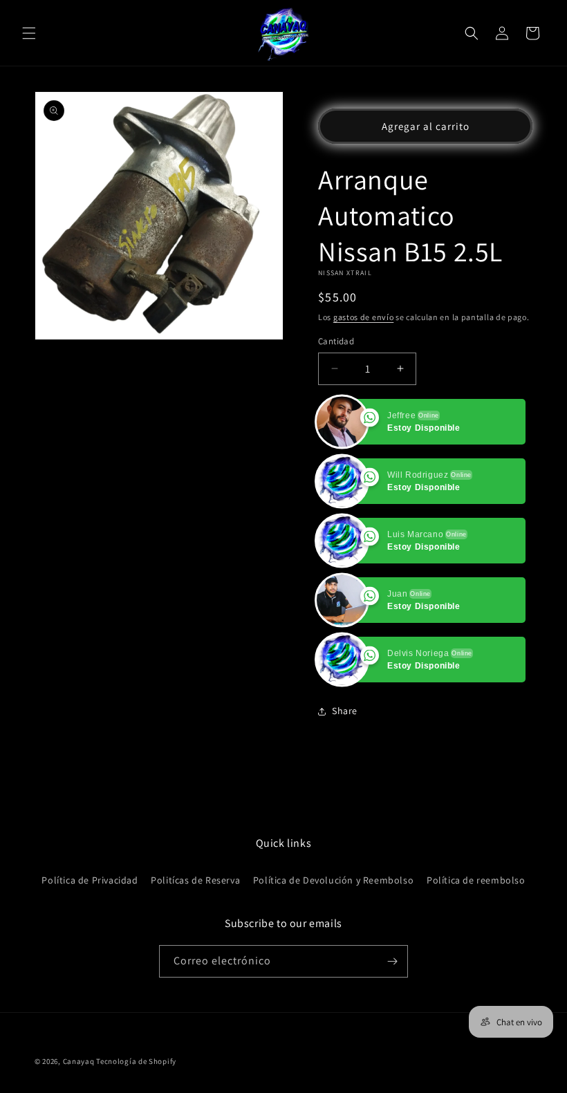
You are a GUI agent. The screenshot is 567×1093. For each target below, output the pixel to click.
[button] (29, 33)
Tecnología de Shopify (136, 1061)
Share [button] (344, 710)
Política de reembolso (476, 880)
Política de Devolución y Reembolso (333, 880)
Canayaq (79, 1061)
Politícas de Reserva (195, 880)
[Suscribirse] (392, 961)
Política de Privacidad (89, 880)
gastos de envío (363, 317)
